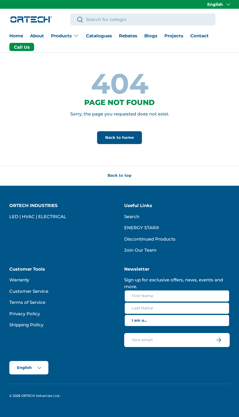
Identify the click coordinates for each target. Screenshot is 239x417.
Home (16, 35)
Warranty (19, 280)
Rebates (128, 35)
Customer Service (28, 291)
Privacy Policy (24, 313)
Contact (199, 35)
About (37, 35)
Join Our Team (140, 250)
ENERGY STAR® (141, 227)
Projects (173, 35)
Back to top (119, 175)
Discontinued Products (149, 239)
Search (131, 216)
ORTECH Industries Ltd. (40, 396)
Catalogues (99, 35)
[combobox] (142, 19)
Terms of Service (27, 302)
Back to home (119, 137)
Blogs (150, 35)
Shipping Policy (26, 324)
